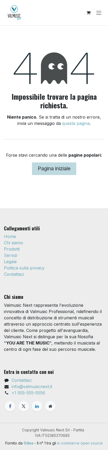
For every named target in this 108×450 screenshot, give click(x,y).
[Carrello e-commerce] (88, 12)
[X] (23, 406)
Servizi (10, 255)
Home (10, 236)
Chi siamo (13, 242)
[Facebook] (10, 406)
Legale (10, 261)
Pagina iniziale (54, 168)
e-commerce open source (80, 443)
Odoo (29, 443)
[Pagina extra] (50, 406)
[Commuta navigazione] (99, 12)
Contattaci (14, 274)
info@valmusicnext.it (32, 386)
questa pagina (76, 123)
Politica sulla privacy (24, 268)
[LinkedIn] (37, 406)
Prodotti (12, 249)
